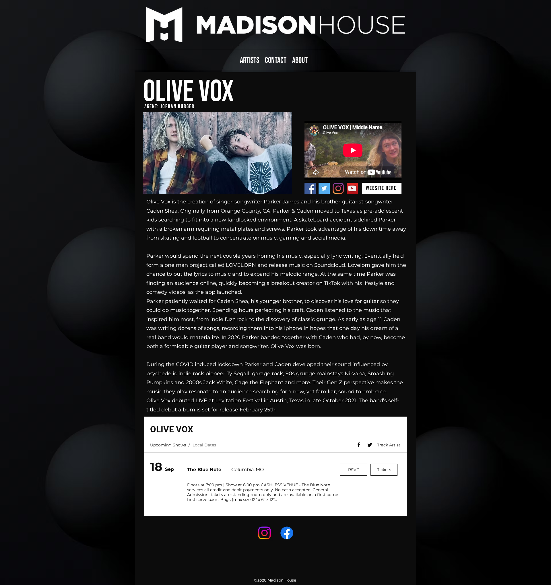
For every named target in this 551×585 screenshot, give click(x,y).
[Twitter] (324, 188)
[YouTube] (352, 188)
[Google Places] (264, 532)
